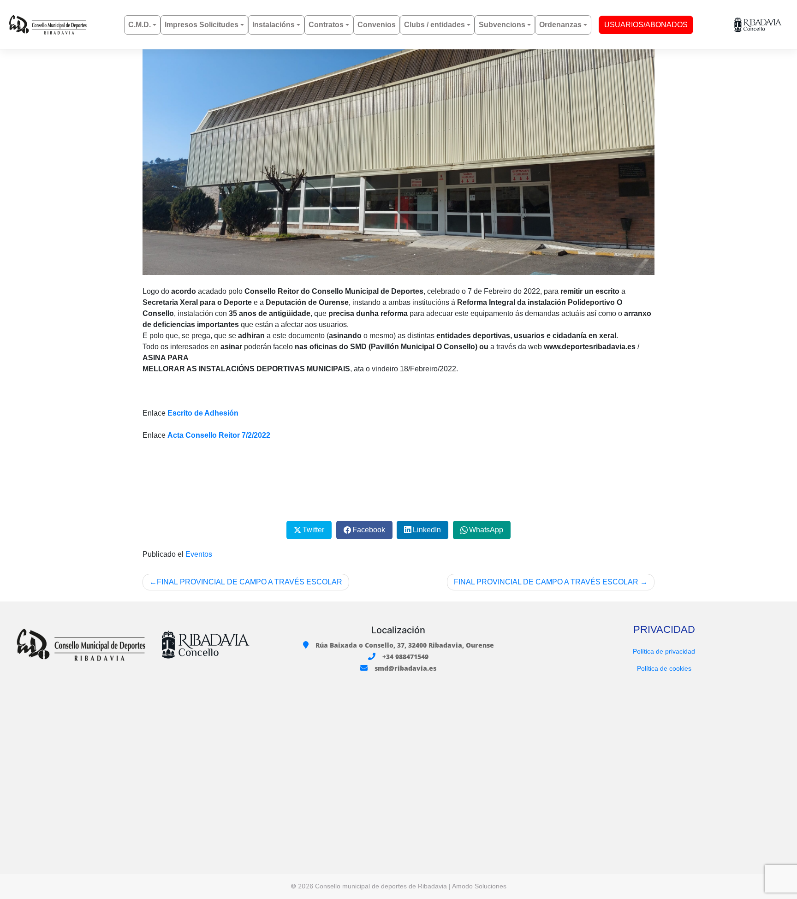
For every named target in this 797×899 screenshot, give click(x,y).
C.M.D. (139, 25)
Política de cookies (664, 668)
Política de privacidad (664, 651)
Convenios (376, 25)
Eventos (198, 554)
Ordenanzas (560, 25)
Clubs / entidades (434, 25)
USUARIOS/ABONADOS (646, 25)
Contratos (326, 25)
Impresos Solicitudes (201, 25)
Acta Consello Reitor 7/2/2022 (218, 435)
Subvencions (502, 25)
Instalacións (273, 25)
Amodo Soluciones (479, 886)
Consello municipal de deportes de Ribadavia (381, 886)
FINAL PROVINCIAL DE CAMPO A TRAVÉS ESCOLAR (249, 582)
